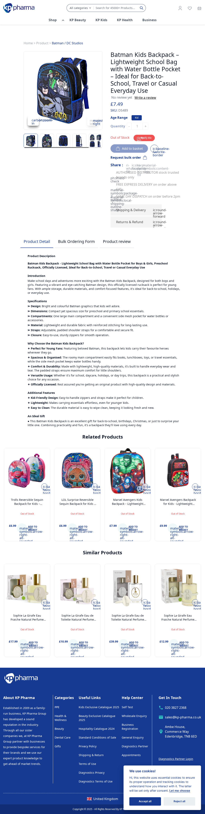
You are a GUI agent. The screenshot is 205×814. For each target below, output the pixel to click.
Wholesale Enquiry (134, 716)
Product (42, 43)
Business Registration (130, 727)
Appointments (131, 755)
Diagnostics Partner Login (176, 759)
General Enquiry (133, 737)
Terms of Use (87, 764)
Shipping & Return (91, 755)
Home (28, 43)
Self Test (127, 707)
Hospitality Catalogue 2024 (97, 729)
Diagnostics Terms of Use (96, 781)
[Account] (180, 8)
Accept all (145, 801)
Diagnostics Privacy (92, 772)
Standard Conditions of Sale (97, 737)
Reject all (179, 801)
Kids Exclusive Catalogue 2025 (99, 707)
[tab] (36, 242)
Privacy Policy (87, 746)
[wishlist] (189, 8)
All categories (79, 8)
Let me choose (179, 790)
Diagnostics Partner (135, 746)
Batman (58, 43)
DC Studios (74, 43)
